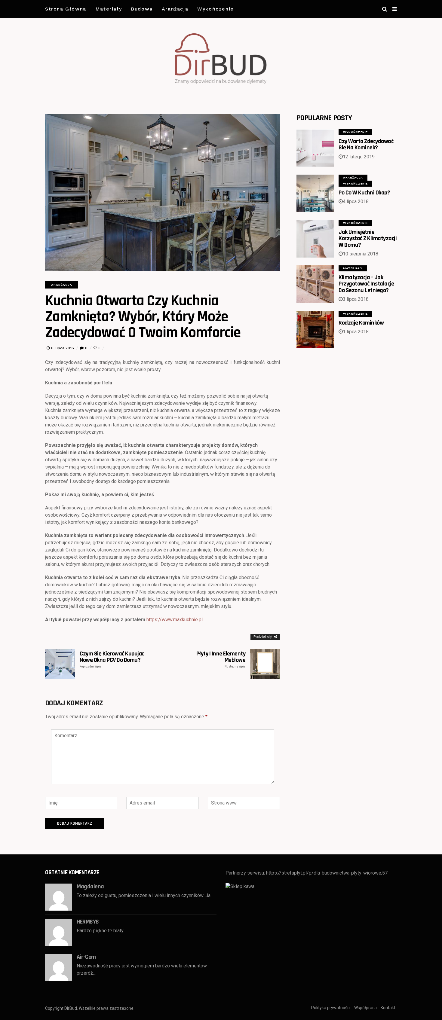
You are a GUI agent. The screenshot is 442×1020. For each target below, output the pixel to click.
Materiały (108, 9)
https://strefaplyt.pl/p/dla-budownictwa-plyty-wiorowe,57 (327, 873)
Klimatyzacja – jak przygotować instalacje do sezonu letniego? (366, 283)
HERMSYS (88, 922)
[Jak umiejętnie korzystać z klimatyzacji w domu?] (315, 239)
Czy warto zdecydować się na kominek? (366, 144)
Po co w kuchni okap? (364, 193)
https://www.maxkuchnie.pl (174, 619)
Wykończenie (215, 9)
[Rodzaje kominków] (315, 329)
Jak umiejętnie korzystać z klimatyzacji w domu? (368, 238)
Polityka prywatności (330, 1007)
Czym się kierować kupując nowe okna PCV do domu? (112, 660)
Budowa (142, 9)
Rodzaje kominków (361, 323)
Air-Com (86, 957)
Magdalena (90, 886)
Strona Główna (65, 9)
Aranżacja (175, 9)
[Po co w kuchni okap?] (315, 193)
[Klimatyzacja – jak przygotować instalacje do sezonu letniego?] (315, 284)
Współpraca (365, 1007)
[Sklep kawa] (240, 886)
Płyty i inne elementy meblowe (220, 660)
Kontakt (388, 1007)
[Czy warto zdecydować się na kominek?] (315, 148)
